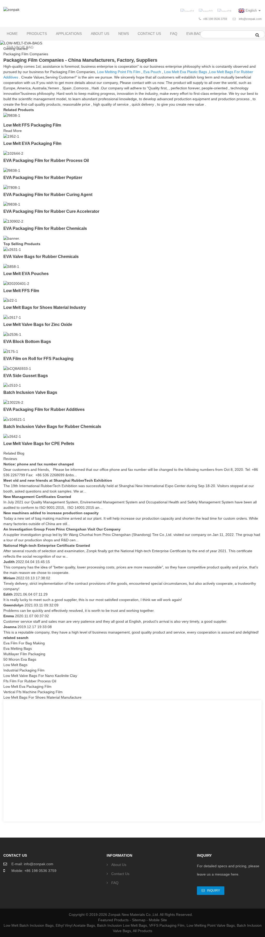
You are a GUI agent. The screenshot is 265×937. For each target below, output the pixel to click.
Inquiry (213, 890)
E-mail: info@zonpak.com (32, 864)
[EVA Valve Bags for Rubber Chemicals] (12, 249)
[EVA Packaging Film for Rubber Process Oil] (13, 153)
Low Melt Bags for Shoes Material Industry (44, 307)
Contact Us (149, 34)
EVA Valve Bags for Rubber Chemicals (41, 256)
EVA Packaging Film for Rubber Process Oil (46, 160)
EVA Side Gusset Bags (25, 375)
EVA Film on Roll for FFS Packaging (38, 358)
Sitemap (138, 920)
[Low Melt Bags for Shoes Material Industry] (10, 300)
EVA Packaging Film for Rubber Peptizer (42, 177)
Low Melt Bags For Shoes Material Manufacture (42, 697)
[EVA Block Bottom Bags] (12, 334)
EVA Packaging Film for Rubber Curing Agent (47, 194)
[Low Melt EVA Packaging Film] (11, 136)
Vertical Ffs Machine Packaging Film (33, 692)
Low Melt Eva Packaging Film (27, 686)
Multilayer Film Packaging (24, 654)
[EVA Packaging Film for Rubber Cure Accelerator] (11, 204)
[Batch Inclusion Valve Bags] (12, 385)
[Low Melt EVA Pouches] (11, 266)
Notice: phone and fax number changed (38, 464)
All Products (142, 931)
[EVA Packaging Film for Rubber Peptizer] (11, 170)
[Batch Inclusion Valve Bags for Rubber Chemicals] (14, 419)
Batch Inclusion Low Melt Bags (122, 925)
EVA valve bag (20, 47)
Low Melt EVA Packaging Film (32, 143)
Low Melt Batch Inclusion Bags (29, 925)
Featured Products (113, 920)
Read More (12, 131)
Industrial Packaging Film (24, 670)
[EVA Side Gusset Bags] (17, 368)
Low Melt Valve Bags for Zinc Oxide (37, 324)
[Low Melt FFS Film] (16, 283)
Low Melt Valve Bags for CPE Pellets (38, 443)
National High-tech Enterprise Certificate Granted (46, 545)
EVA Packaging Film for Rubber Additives (44, 409)
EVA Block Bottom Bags (27, 341)
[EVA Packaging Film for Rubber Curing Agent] (11, 187)
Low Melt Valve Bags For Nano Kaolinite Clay (40, 676)
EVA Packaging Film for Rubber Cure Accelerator (51, 211)
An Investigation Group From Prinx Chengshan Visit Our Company (62, 529)
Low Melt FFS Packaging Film (32, 125)
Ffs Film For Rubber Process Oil (29, 681)
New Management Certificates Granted (37, 497)
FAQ (173, 34)
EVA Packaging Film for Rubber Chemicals (45, 228)
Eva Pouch (152, 72)
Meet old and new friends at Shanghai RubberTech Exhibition (57, 480)
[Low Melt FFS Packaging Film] (11, 115)
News (123, 34)
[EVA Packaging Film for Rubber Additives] (13, 402)
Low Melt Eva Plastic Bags (185, 72)
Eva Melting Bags (17, 648)
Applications (69, 34)
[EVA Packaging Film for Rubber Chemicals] (13, 221)
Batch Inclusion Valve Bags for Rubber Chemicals (52, 426)
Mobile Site (158, 920)
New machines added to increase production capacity (51, 513)
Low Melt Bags (15, 665)
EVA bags (195, 34)
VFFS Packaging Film (167, 925)
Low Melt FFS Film (21, 290)
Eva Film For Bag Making (24, 643)
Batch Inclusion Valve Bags (30, 392)
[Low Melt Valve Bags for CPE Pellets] (12, 436)
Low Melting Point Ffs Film (118, 72)
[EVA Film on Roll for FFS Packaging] (10, 351)
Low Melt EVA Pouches (26, 273)
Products (37, 34)
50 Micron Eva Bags (19, 659)
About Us (100, 34)
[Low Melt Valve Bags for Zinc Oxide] (12, 317)
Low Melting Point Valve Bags (211, 925)
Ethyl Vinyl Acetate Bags (75, 925)
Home (12, 34)
